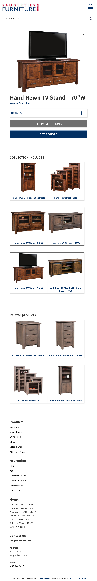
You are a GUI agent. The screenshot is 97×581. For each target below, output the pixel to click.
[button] (82, 33)
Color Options (16, 485)
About (12, 470)
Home (13, 465)
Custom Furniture (18, 480)
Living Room (16, 436)
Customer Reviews (18, 475)
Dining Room (16, 431)
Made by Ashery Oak (20, 103)
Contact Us (15, 490)
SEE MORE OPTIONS (48, 124)
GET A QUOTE (48, 134)
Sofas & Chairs (16, 446)
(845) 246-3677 (17, 566)
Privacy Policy (44, 578)
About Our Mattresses (20, 451)
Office (12, 441)
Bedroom (14, 426)
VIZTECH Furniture (78, 578)
